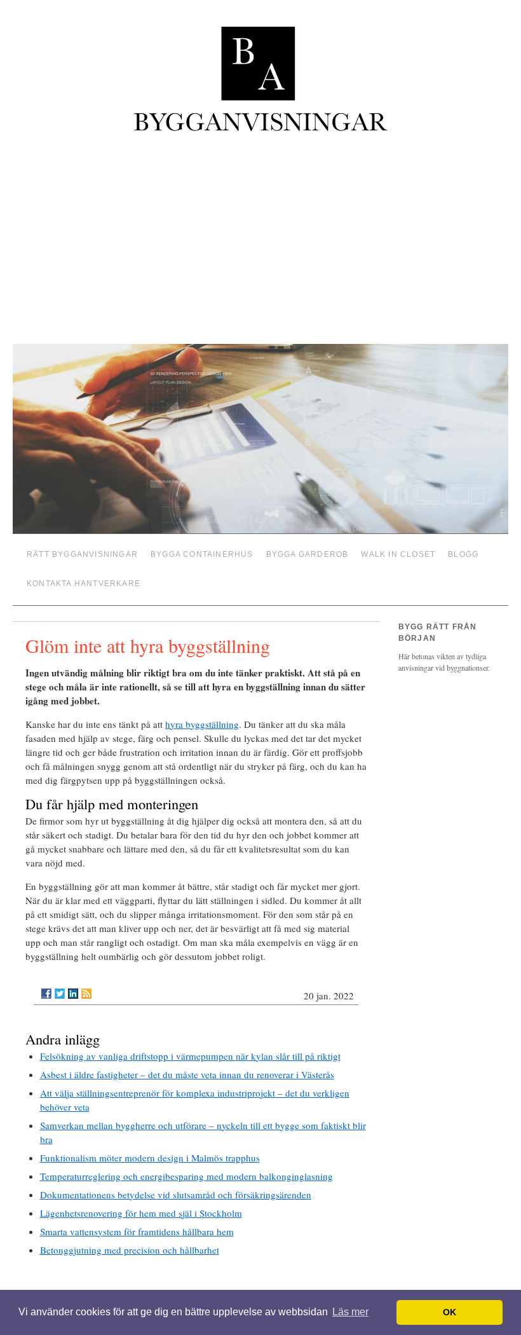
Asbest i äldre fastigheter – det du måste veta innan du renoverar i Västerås (187, 1064)
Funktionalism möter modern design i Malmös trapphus (150, 1147)
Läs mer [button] (350, 1311)
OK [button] (449, 1312)
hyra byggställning (202, 714)
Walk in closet (398, 552)
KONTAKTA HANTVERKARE (83, 576)
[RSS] (86, 983)
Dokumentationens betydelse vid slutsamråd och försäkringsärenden (175, 1184)
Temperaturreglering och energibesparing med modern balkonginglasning (186, 1166)
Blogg (463, 552)
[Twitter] (60, 983)
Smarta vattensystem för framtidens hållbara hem (137, 1221)
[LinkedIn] (73, 983)
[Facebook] (46, 983)
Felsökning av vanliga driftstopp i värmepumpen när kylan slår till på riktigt (190, 1045)
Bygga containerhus (202, 552)
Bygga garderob (307, 552)
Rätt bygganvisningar (82, 552)
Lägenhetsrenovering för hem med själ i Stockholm (141, 1202)
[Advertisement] (260, 240)
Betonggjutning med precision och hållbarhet (129, 1239)
